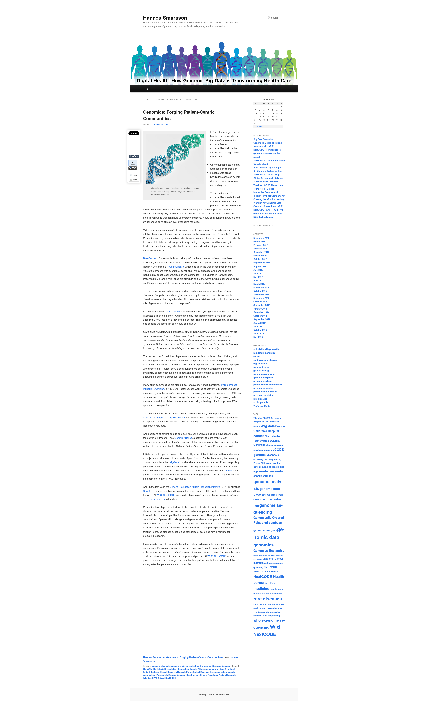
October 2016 (260, 290)
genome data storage (272, 494)
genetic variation (263, 476)
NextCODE (271, 567)
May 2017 (258, 276)
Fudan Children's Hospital (266, 463)
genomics (211, 668)
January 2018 (260, 248)
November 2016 (261, 287)
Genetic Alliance (183, 437)
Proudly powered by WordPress (214, 694)
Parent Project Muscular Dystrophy (203, 671)
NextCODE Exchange (265, 571)
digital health (260, 363)
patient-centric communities (202, 665)
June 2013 (258, 333)
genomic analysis (265, 530)
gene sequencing (262, 466)
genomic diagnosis (161, 665)
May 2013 (258, 336)
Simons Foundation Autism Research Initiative (195, 486)
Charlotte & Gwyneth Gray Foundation (171, 668)
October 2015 (260, 301)
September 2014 (261, 319)
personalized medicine (265, 391)
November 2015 (261, 298)
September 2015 (261, 305)
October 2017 (260, 259)
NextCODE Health (268, 576)
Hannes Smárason (165, 17)
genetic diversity (262, 366)
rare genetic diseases (265, 604)
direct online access (154, 499)
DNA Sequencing (272, 459)
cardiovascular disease (265, 359)
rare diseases (223, 665)
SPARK (147, 491)
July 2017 (258, 269)
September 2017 (261, 262)
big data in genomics (264, 352)
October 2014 (260, 315)
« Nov (260, 126)
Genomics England (267, 550)
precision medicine (263, 395)
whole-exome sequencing (266, 615)
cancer (256, 356)
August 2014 (259, 322)
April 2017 (258, 280)
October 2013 (260, 329)
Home (147, 88)
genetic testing (261, 370)
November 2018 (261, 238)
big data (268, 426)
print (135, 179)
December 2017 (261, 252)
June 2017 (258, 273)
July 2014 (258, 326)
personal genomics (263, 388)
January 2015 (260, 308)
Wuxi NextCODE (168, 677)
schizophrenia (260, 402)
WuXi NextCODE (166, 495)
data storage (263, 449)
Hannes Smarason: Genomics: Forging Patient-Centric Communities (183, 657)
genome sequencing (264, 373)
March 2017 (259, 283)
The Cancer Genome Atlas (266, 611)
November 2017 (261, 255)
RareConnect (150, 258)
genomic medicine (179, 665)
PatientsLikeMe (175, 266)
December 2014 (261, 312)
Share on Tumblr (134, 156)
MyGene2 (175, 462)
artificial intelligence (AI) (266, 349)
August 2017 (259, 266)
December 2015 (261, 294)
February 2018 (260, 245)
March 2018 (259, 241)
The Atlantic (173, 311)
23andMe (229, 470)
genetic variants (270, 471)
